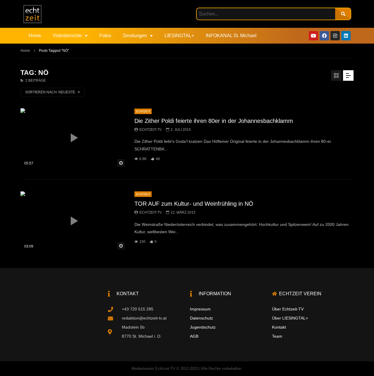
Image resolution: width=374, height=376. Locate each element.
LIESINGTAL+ (179, 35)
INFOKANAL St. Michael (231, 35)
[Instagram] (335, 35)
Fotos (105, 35)
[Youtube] (313, 35)
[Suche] (343, 14)
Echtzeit (143, 111)
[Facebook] (324, 35)
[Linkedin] (346, 35)
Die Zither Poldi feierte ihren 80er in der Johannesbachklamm (213, 121)
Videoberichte (67, 35)
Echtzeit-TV (150, 130)
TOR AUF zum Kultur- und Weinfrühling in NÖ (193, 203)
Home (35, 35)
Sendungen (135, 35)
